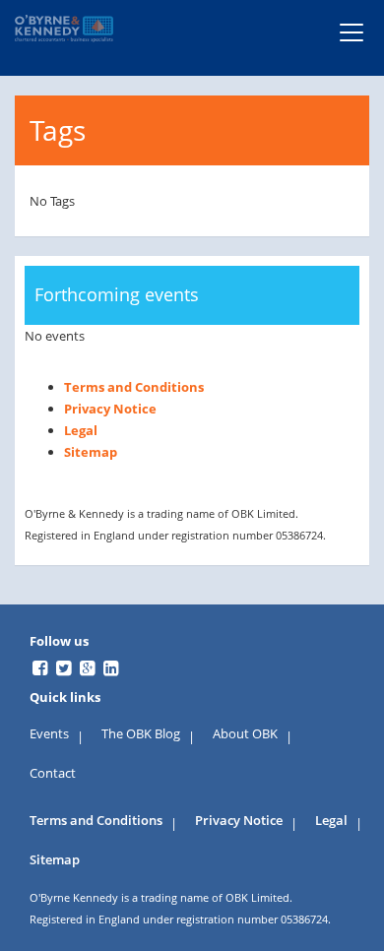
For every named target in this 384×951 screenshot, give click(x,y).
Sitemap (90, 452)
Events (49, 733)
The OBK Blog (140, 733)
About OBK (245, 733)
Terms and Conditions (134, 387)
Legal (80, 430)
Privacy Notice (110, 408)
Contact (53, 773)
